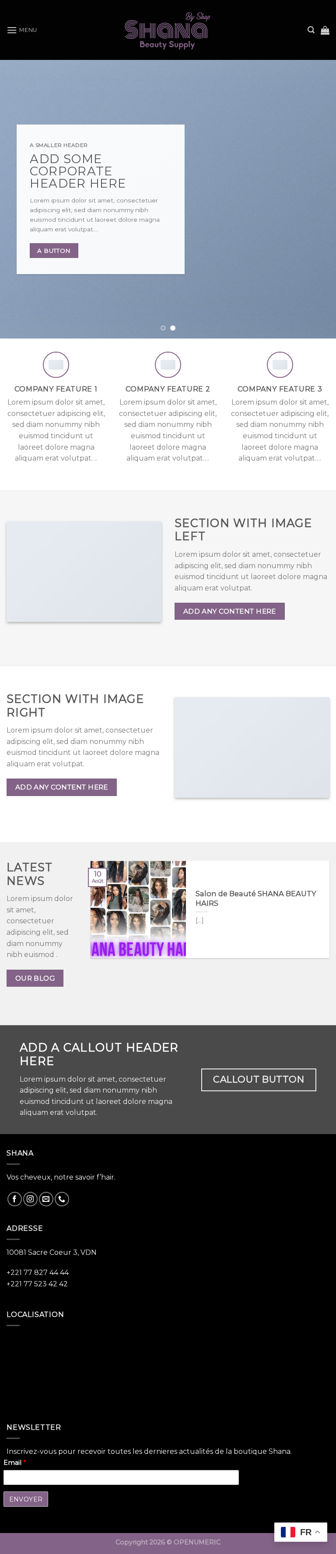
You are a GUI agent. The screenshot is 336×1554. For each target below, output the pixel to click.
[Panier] (325, 30)
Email (15, 1463)
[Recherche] (311, 29)
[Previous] (18, 199)
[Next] (318, 199)
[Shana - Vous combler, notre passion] (168, 29)
